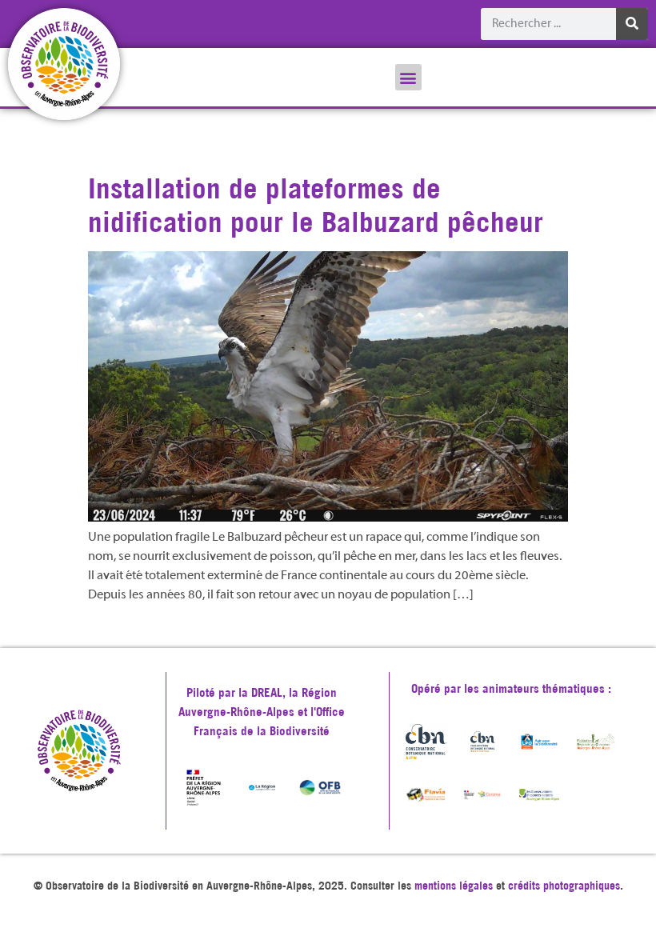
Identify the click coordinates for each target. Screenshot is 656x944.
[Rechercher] (632, 24)
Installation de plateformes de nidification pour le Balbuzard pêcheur (315, 204)
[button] (408, 77)
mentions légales (453, 885)
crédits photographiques (564, 885)
